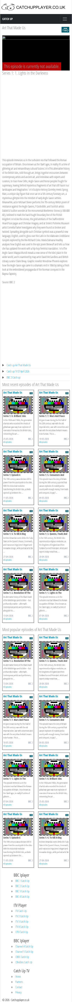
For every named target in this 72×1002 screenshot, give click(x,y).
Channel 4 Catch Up (24, 946)
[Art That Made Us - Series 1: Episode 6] (18, 464)
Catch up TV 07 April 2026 (18, 371)
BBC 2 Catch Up (22, 886)
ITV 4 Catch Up (21, 927)
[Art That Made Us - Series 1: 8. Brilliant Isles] (18, 405)
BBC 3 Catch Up (22, 891)
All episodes (7, 442)
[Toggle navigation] (65, 18)
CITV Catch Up (21, 932)
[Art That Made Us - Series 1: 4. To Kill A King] (18, 523)
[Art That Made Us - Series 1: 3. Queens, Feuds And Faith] (54, 523)
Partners (19, 982)
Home (18, 976)
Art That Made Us (14, 28)
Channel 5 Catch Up (24, 952)
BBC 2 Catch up (13, 377)
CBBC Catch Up (22, 957)
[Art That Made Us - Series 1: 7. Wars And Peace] (54, 405)
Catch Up (7, 19)
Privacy (18, 992)
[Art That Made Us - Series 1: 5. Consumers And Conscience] (54, 464)
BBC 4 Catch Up (22, 897)
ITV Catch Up (21, 911)
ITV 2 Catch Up (21, 916)
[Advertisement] (36, 113)
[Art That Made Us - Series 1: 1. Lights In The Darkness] (54, 582)
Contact (18, 987)
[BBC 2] (65, 29)
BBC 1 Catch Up (22, 881)
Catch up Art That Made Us (19, 365)
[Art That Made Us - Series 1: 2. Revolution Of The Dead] (18, 582)
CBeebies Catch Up (23, 962)
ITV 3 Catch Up (21, 921)
